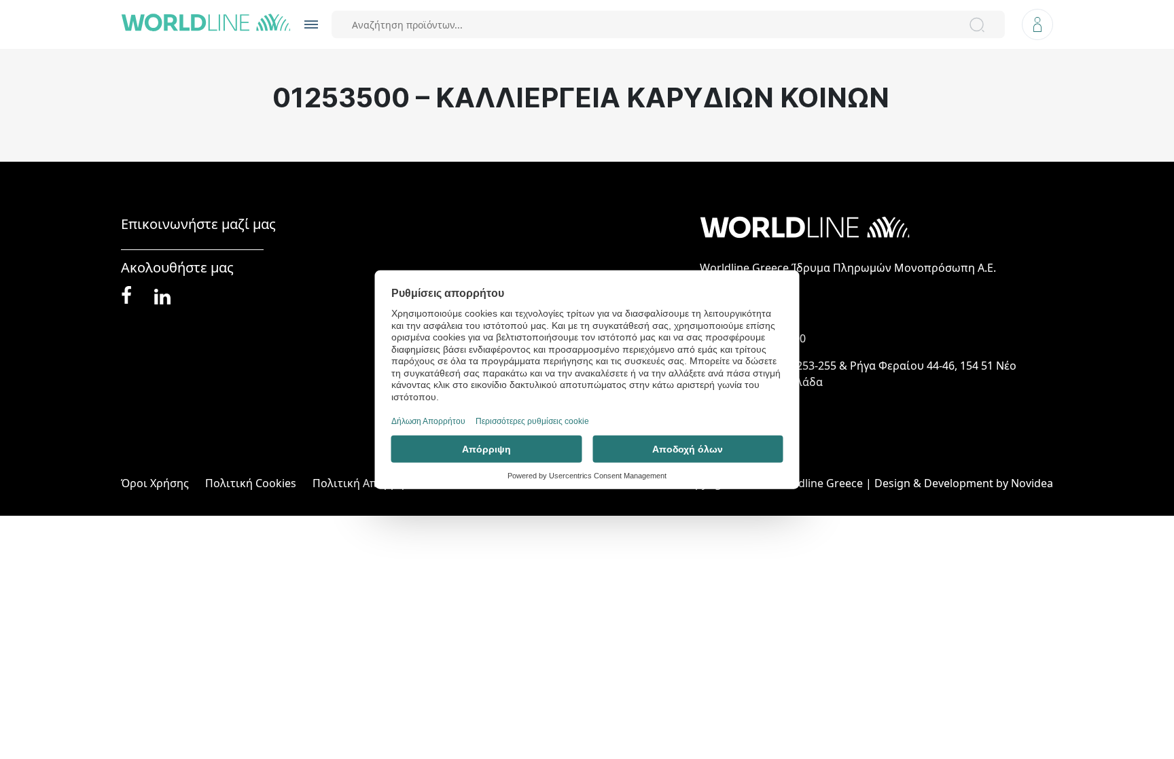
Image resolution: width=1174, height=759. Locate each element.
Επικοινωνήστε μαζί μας (198, 224)
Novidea (1032, 483)
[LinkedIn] (162, 295)
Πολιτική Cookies (250, 483)
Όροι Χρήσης (155, 483)
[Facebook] (126, 295)
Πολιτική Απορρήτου (368, 483)
